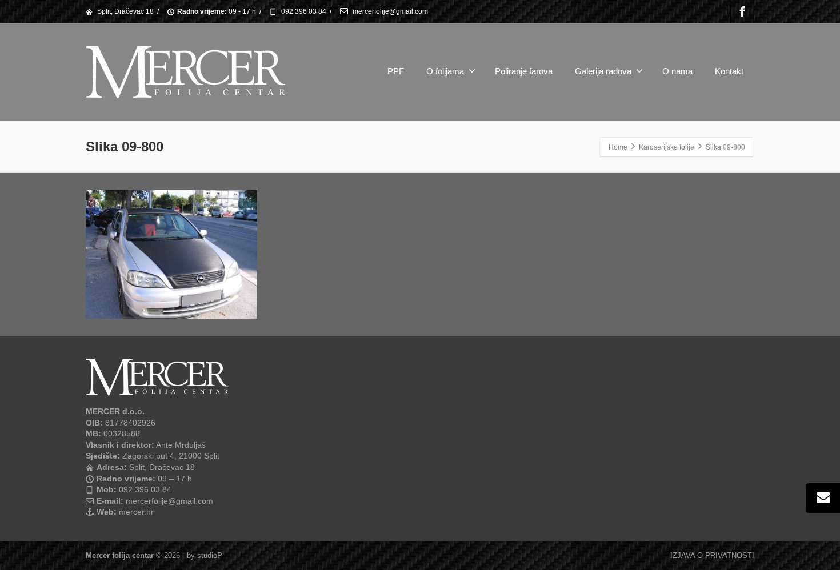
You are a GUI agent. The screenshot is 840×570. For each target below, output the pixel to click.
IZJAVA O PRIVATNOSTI (712, 555)
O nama (677, 71)
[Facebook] (742, 11)
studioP (209, 555)
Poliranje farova (524, 71)
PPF (395, 71)
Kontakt (729, 71)
